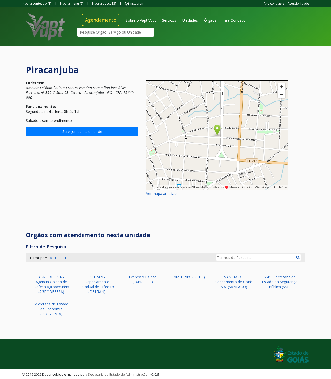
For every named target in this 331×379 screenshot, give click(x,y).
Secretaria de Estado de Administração (118, 374)
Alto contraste (274, 3)
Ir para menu (72, 3)
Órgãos (210, 20)
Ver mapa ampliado (162, 193)
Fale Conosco (234, 20)
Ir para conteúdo (36, 3)
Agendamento (100, 20)
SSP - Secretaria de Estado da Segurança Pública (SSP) (279, 281)
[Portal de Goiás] (291, 354)
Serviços (169, 20)
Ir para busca (104, 3)
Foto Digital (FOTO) (188, 276)
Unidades (190, 20)
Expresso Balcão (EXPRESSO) (143, 279)
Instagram (136, 3)
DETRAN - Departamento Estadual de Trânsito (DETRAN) (97, 284)
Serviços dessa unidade (82, 131)
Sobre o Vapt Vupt (141, 20)
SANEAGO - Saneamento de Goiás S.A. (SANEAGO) (234, 281)
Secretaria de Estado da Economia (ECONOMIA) (51, 309)
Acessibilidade (298, 3)
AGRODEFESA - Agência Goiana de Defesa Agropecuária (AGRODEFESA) (51, 284)
